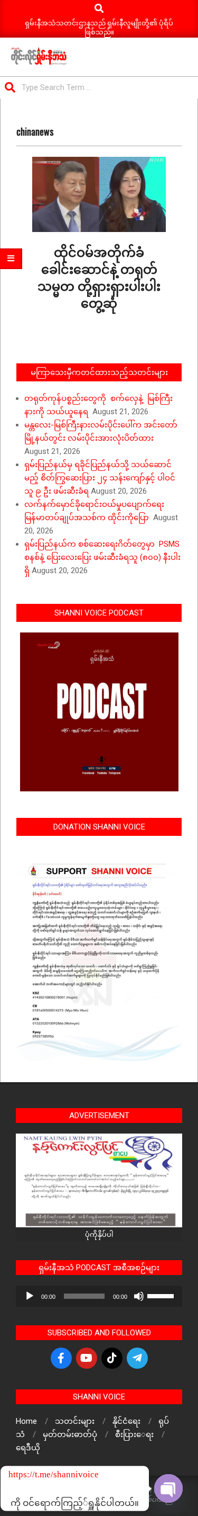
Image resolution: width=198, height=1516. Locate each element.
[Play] (29, 1296)
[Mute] (139, 1296)
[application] (99, 1296)
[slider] (162, 1295)
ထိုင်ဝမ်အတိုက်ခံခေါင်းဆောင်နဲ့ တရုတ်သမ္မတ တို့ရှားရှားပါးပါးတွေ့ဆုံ (99, 276)
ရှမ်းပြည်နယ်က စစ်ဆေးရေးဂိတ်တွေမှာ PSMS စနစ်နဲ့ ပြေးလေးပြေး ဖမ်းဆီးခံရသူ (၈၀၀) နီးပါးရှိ (102, 557)
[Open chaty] (168, 1488)
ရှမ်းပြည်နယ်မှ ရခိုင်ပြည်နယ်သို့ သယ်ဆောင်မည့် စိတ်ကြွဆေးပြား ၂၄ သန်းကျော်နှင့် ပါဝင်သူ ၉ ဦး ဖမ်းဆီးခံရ (99, 478)
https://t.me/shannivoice (22, 1474)
